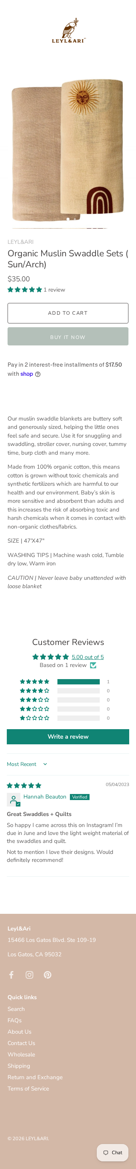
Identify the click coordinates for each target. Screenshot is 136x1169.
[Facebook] (11, 974)
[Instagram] (29, 974)
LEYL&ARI (21, 242)
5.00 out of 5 (88, 657)
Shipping (19, 1066)
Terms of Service (28, 1088)
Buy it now (68, 337)
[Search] (107, 37)
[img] (24, 785)
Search (16, 1009)
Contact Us (21, 1043)
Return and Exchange (35, 1077)
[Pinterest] (47, 974)
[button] (25, 289)
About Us (19, 1032)
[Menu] (12, 36)
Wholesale (21, 1054)
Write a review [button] (68, 737)
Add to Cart (68, 313)
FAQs (15, 1020)
